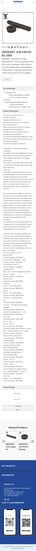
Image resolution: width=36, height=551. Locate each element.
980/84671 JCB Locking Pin (10, 447)
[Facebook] (5, 499)
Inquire (6, 79)
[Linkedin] (8, 499)
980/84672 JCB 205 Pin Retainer (23, 447)
